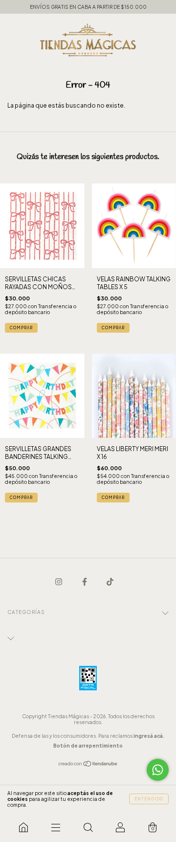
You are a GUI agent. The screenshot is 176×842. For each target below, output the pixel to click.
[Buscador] (88, 827)
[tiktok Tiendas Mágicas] (110, 581)
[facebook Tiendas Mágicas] (85, 581)
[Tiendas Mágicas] (23, 827)
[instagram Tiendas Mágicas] (59, 581)
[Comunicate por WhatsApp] (158, 770)
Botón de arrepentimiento (88, 746)
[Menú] (56, 827)
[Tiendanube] (88, 765)
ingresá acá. (148, 736)
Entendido (148, 798)
